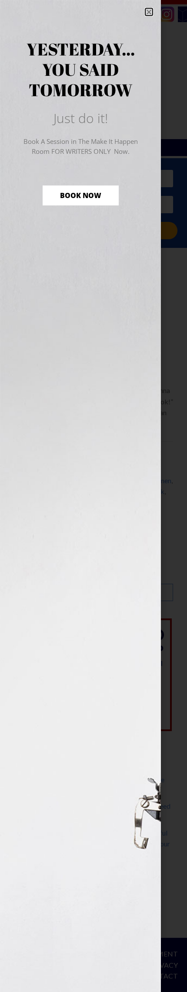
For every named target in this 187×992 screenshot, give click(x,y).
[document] (93, 496)
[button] (149, 12)
